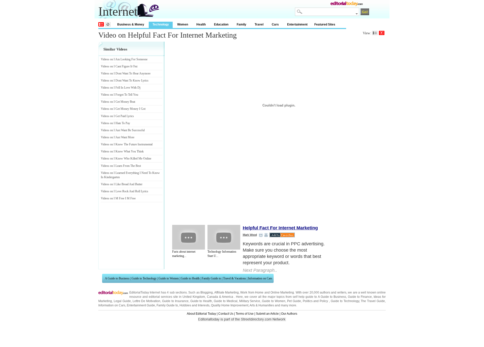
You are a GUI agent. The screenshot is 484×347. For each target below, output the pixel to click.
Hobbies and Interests (194, 305)
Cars (275, 24)
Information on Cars (260, 278)
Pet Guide (294, 301)
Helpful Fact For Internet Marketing (280, 227)
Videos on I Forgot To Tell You (119, 94)
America (227, 297)
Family (241, 24)
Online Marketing (282, 292)
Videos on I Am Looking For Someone (124, 59)
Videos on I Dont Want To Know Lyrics (124, 80)
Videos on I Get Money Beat (118, 101)
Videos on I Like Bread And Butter (121, 184)
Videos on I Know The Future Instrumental (127, 144)
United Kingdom (194, 297)
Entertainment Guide (141, 305)
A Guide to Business (117, 278)
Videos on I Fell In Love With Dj (120, 87)
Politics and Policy (316, 301)
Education (221, 24)
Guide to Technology (144, 278)
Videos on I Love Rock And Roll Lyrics (124, 191)
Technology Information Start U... (221, 254)
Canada (212, 297)
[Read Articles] (375, 33)
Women (182, 24)
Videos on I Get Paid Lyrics (117, 116)
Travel (259, 24)
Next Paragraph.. (260, 270)
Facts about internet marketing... (183, 254)
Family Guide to (211, 278)
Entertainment (297, 24)
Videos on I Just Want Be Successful (123, 130)
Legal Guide (122, 301)
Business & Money (130, 24)
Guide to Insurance (175, 301)
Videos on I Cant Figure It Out (119, 66)
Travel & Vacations (234, 278)
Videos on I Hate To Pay (115, 123)
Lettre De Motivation (147, 301)
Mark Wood (250, 234)
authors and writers (333, 292)
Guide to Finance (360, 297)
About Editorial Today (201, 313)
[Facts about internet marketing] (188, 237)
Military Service (249, 301)
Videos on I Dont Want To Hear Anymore (125, 73)
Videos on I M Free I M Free (118, 198)
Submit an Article (267, 313)
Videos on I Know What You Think (122, 151)
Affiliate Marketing (226, 292)
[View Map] (108, 24)
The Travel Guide (373, 301)
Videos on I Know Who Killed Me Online (126, 158)
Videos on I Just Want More (117, 137)
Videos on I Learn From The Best (121, 166)
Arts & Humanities (262, 305)
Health (201, 24)
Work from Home (251, 292)
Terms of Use (245, 313)
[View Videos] (381, 33)
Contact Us (225, 313)
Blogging (206, 292)
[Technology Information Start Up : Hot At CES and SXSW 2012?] (223, 237)
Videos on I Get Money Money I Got (123, 109)
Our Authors (289, 313)
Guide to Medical (225, 301)
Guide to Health (190, 278)
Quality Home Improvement (229, 305)
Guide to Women (169, 278)
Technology (161, 24)
